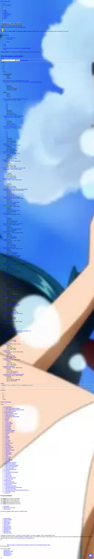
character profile (22, 31)
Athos (6, 297)
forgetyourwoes (8, 190)
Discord (32, 52)
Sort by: (14, 385)
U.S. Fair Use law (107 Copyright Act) (25, 538)
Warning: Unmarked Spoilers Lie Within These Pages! (13, 27)
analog (6, 305)
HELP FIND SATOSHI (9, 296)
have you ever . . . (8, 342)
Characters (6, 13)
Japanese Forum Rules (9, 159)
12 (7, 133)
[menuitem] (10, 37)
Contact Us (19, 535)
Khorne (7, 256)
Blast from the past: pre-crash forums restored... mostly (16, 80)
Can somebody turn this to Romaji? (12, 197)
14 (7, 136)
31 (7, 105)
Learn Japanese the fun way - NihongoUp (13, 223)
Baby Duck (15, 221)
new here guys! (7, 213)
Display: (4, 385)
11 (7, 132)
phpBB (8, 511)
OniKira (7, 100)
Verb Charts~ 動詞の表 (9, 151)
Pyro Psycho (15, 293)
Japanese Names (7, 320)
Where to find (7, 350)
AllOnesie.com (7, 555)
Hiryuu (14, 260)
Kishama (7, 359)
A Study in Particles (8, 143)
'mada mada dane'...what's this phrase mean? (14, 374)
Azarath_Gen (8, 313)
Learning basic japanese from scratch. (12, 255)
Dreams (7, 153)
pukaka (14, 186)
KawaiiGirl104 (8, 198)
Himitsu (7, 240)
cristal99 (7, 214)
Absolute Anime (7, 5)
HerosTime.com (7, 552)
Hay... (5, 288)
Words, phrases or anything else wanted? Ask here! (15, 98)
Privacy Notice (26, 535)
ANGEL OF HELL (17, 228)
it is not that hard (7, 358)
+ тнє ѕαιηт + (8, 232)
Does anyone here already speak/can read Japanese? (16, 189)
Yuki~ (13, 149)
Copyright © (3, 535)
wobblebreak (8, 248)
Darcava (7, 344)
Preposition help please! (9, 366)
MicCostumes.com (8, 554)
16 (7, 282)
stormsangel (8, 375)
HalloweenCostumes (8, 551)
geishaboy (7, 117)
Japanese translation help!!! (10, 178)
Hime (13, 355)
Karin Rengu (8, 367)
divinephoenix (8, 351)
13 (7, 134)
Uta (13, 194)
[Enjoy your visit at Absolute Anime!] (12, 24)
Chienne (7, 290)
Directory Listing (7, 532)
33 (7, 108)
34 (7, 109)
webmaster (7, 82)
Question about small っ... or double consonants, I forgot (17, 263)
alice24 (14, 141)
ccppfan (14, 301)
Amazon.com (7, 550)
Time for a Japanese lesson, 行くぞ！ (13, 126)
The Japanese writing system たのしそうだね (14, 167)
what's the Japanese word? (10, 247)
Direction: (24, 385)
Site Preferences (5, 546)
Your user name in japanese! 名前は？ (13, 271)
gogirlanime (8, 332)
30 (7, 104)
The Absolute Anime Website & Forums (33, 82)
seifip (6, 224)
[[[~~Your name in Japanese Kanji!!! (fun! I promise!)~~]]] (17, 330)
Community (6, 15)
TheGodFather (8, 264)
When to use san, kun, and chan (11, 312)
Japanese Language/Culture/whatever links (13, 116)
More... (5, 18)
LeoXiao (14, 236)
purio (13, 113)
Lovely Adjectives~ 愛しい (10, 205)
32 (7, 106)
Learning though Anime (9, 231)
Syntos (14, 244)
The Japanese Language (12, 55)
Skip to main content (5, 1)
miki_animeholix (16, 379)
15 (7, 137)
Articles (5, 17)
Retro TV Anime (7, 14)
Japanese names (7, 239)
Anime (5, 11)
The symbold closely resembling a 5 (12, 304)
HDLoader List (7, 531)
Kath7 (13, 123)
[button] (5, 71)
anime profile (12, 31)
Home (5, 10)
